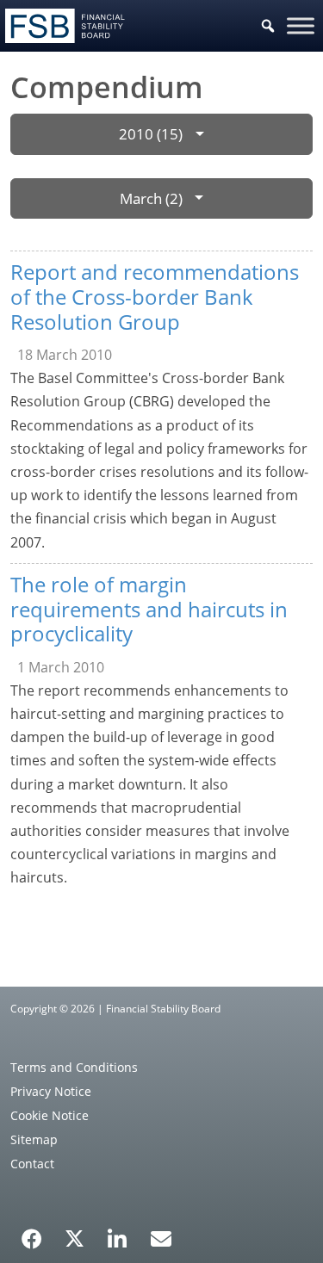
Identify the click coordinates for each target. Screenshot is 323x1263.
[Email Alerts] (161, 1237)
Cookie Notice (49, 1115)
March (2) (151, 198)
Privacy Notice (50, 1091)
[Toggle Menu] (300, 25)
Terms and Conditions (74, 1067)
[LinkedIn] (118, 1232)
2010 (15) (151, 134)
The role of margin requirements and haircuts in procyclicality (149, 609)
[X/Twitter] (74, 1237)
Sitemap (34, 1139)
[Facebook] (31, 1232)
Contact (32, 1163)
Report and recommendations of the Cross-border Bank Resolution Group (154, 296)
